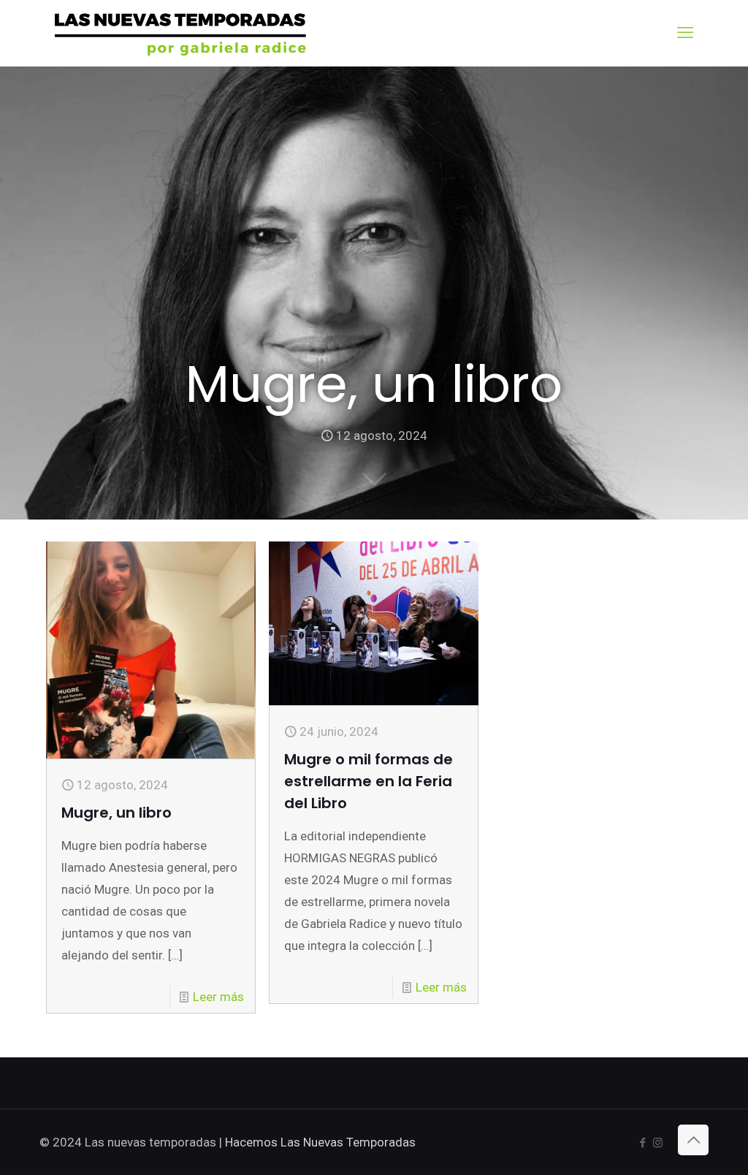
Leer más (218, 996)
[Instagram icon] (657, 1142)
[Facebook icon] (642, 1142)
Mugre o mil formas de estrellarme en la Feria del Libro (368, 781)
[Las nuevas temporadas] (181, 33)
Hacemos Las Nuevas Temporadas (320, 1142)
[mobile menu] (685, 32)
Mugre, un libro (116, 812)
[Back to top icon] (693, 1140)
